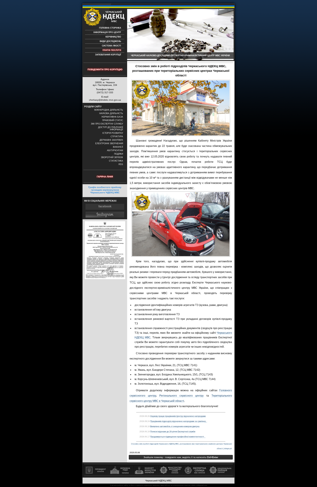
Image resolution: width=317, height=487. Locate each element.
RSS (121, 164)
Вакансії (118, 147)
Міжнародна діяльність (108, 110)
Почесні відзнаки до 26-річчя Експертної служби (172, 431)
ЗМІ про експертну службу (107, 124)
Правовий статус (112, 120)
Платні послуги (112, 50)
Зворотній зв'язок (112, 157)
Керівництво (113, 37)
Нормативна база (112, 117)
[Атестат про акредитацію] (104, 278)
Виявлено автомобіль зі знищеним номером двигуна (174, 426)
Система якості (111, 46)
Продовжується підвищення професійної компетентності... (177, 437)
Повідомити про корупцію (105, 69)
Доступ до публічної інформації (110, 128)
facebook (104, 206)
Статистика (116, 161)
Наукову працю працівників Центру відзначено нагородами (178, 416)
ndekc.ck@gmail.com (199, 485)
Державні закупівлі (111, 140)
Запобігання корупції (108, 55)
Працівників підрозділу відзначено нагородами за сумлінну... (178, 421)
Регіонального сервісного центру (181, 395)
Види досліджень (110, 41)
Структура (117, 136)
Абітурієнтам (115, 150)
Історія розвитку (112, 133)
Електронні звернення (109, 143)
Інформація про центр (107, 32)
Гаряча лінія (105, 176)
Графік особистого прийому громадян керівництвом (104, 190)
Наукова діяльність (111, 113)
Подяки (118, 154)
